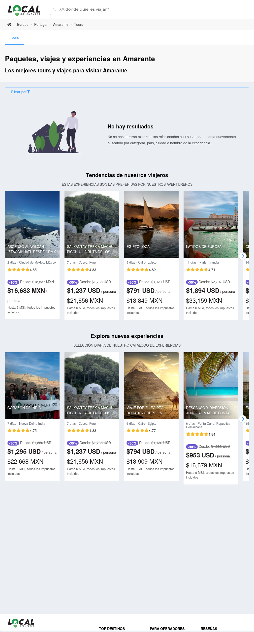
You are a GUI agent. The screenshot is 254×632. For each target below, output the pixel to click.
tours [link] (78, 24)
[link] (9, 24)
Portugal (40, 24)
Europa (23, 24)
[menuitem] (14, 37)
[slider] (22, 269)
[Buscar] (54, 9)
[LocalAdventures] (26, 10)
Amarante (60, 24)
